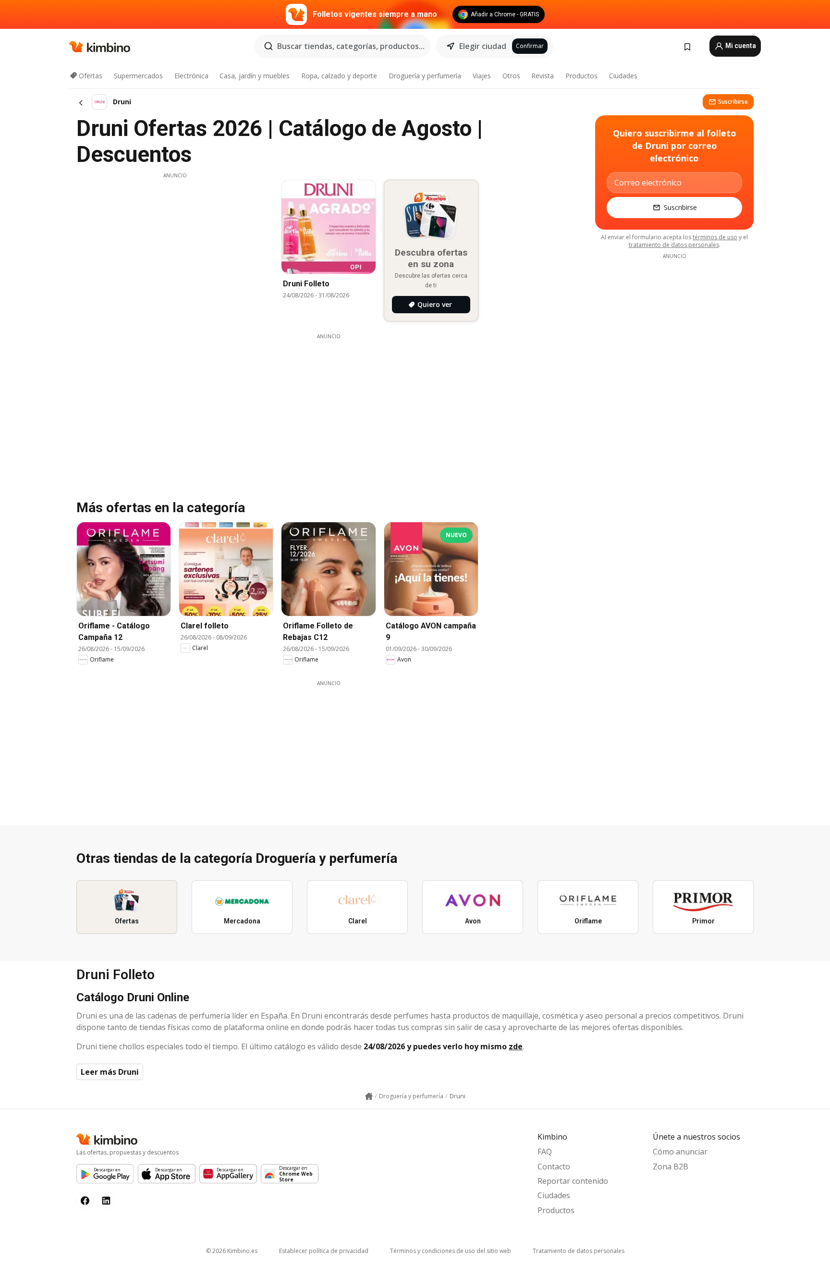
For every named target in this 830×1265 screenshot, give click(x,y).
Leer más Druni (110, 1072)
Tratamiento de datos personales (578, 1251)
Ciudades (623, 75)
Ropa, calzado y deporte (339, 75)
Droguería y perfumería (425, 75)
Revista (542, 75)
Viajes (482, 75)
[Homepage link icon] (369, 1096)
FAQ (544, 1151)
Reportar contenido (572, 1181)
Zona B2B (670, 1166)
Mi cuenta (740, 45)
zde (516, 1046)
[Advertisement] (175, 246)
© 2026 (231, 1251)
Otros (511, 75)
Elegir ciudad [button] (482, 46)
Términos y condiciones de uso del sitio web (450, 1251)
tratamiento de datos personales (674, 245)
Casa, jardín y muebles (255, 75)
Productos (581, 75)
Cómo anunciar (680, 1151)
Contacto (553, 1166)
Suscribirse (733, 102)
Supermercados (138, 75)
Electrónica (191, 75)
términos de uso (715, 237)
